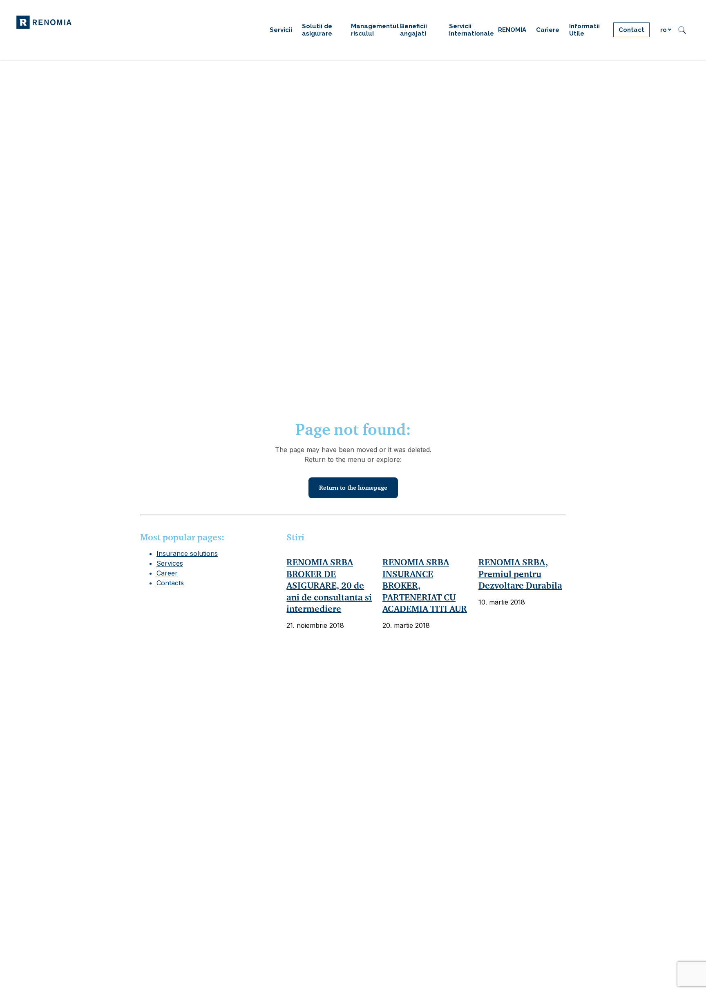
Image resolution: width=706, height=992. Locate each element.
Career (167, 573)
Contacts (170, 583)
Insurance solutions (187, 553)
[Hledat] (682, 30)
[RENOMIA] (44, 21)
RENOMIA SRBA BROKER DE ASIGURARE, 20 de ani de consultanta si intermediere (329, 585)
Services (169, 563)
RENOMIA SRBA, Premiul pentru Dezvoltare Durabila (520, 574)
